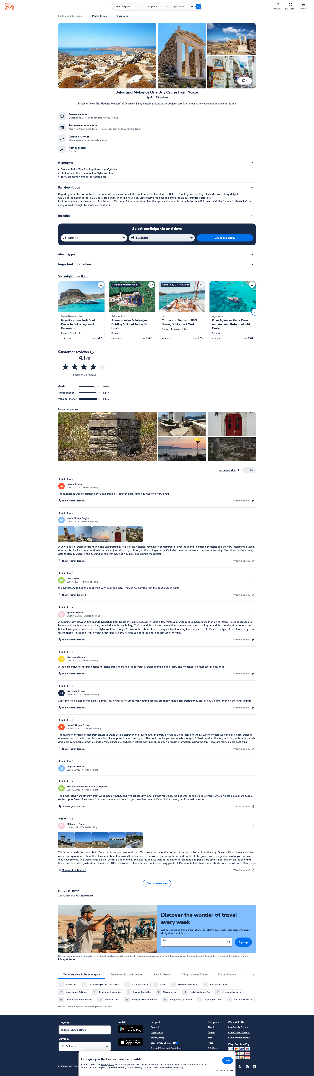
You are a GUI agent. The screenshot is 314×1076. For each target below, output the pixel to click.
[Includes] (252, 215)
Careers (211, 1032)
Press (210, 1043)
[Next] (254, 312)
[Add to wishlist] (101, 285)
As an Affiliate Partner (239, 1037)
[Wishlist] (277, 4)
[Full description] (252, 187)
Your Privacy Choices (161, 1043)
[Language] (290, 4)
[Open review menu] (253, 486)
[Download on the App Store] (130, 1042)
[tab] (81, 974)
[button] (157, 97)
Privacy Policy (157, 1037)
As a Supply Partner (238, 1027)
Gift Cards (213, 1048)
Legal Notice (157, 1032)
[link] (81, 312)
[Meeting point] (252, 254)
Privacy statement (67, 959)
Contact (155, 1027)
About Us (212, 1027)
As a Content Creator (239, 1032)
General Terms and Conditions (166, 1048)
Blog (210, 1037)
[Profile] (303, 4)
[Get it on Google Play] (130, 1029)
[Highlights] (252, 162)
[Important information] (252, 264)
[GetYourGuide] (9, 6)
